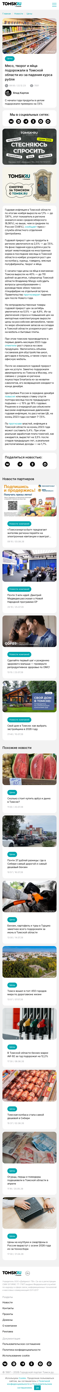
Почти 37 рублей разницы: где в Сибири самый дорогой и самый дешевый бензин (27, 864)
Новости (18, 13)
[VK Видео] (18, 121)
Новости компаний (19, 523)
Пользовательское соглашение (21, 1343)
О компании (9, 1325)
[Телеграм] (25, 121)
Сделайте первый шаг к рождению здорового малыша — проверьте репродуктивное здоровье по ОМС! (28, 664)
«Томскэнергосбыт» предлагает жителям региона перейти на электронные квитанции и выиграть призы (28, 533)
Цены (29, 13)
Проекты (7, 1314)
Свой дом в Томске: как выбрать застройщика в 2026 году (27, 727)
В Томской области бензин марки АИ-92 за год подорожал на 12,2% (27, 1054)
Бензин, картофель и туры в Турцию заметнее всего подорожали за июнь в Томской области (28, 929)
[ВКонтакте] (11, 121)
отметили (11, 345)
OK (37, 1388)
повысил (10, 396)
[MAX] (48, 121)
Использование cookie (16, 1355)
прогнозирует (32, 294)
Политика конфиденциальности (21, 1349)
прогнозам (15, 423)
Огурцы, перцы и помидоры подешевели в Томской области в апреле (27, 1180)
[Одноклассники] (33, 121)
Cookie (22, 1378)
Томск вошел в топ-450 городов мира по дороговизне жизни (26, 992)
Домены (7, 1319)
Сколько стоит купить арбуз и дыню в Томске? (29, 800)
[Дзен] (40, 121)
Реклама (7, 1331)
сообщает (31, 226)
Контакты (8, 1308)
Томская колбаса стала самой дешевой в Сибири (25, 1116)
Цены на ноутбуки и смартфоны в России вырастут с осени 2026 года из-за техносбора (29, 1245)
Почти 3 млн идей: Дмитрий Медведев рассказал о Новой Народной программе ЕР (25, 598)
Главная (6, 13)
